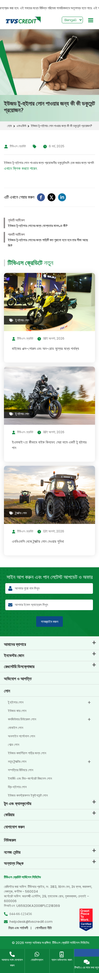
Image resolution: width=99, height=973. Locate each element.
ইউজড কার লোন (17, 710)
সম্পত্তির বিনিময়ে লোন (20, 770)
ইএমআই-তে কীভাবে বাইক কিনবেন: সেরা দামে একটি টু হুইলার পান (49, 445)
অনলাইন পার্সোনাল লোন (21, 736)
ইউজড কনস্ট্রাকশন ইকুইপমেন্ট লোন (28, 795)
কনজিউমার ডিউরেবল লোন (22, 719)
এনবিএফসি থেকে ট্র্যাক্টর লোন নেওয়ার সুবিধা (38, 541)
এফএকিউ (21, 126)
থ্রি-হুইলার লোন (17, 786)
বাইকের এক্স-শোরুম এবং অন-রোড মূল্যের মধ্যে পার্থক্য (45, 348)
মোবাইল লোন (15, 727)
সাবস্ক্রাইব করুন (49, 621)
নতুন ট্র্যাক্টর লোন (17, 761)
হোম (9, 126)
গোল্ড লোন (13, 744)
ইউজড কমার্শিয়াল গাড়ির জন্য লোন (27, 753)
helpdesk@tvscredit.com (31, 922)
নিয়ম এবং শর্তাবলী (18, 928)
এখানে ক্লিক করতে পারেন (20, 168)
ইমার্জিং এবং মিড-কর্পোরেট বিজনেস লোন (30, 778)
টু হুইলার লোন (15, 702)
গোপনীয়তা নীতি (43, 928)
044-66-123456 (21, 914)
